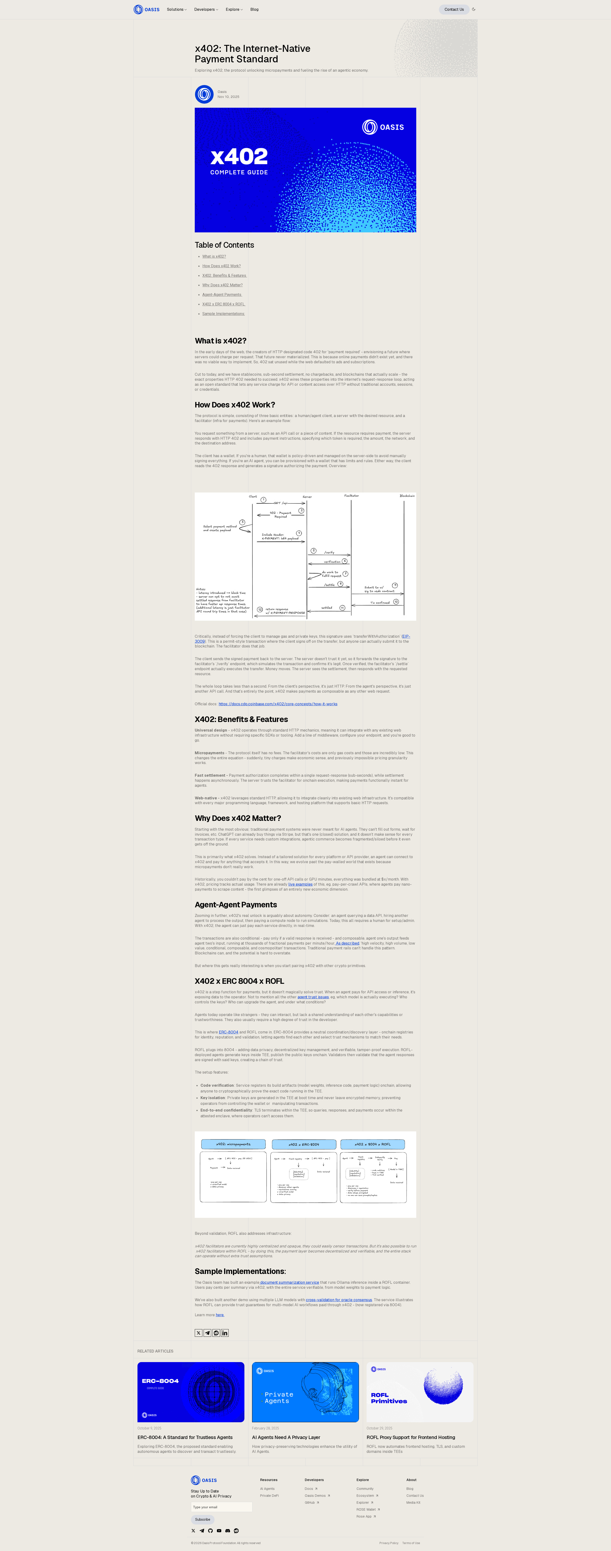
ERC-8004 (228, 1032)
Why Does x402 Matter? (222, 285)
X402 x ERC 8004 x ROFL (224, 304)
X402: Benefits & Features (224, 275)
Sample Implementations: (223, 313)
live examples (300, 884)
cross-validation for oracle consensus (339, 1299)
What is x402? (214, 256)
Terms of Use (411, 1543)
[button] (177, 11)
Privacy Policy (388, 1543)
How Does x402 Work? (221, 266)
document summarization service (289, 1282)
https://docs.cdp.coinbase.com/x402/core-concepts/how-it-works (278, 703)
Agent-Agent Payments (222, 294)
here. (220, 1314)
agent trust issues (313, 997)
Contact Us (454, 9)
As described (347, 943)
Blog (254, 9)
